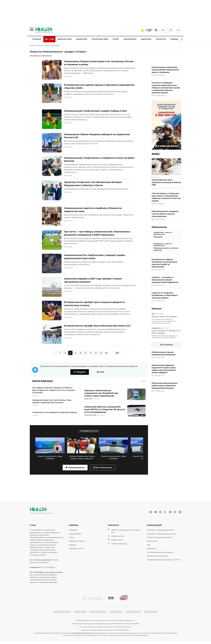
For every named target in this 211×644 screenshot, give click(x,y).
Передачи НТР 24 (76, 548)
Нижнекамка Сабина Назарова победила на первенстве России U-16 (97, 136)
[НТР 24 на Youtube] (155, 512)
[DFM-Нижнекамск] (111, 599)
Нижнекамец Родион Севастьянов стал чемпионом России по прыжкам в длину (99, 63)
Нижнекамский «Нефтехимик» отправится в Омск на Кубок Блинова (99, 159)
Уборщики (157, 237)
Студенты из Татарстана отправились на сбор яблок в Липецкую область (165, 295)
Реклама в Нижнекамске (157, 556)
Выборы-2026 (65, 39)
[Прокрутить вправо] (181, 39)
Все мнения (166, 345)
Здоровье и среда (76, 541)
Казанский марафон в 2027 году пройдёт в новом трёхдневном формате (93, 280)
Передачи (175, 39)
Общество (81, 39)
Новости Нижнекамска (62, 612)
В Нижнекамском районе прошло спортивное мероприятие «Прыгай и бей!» (99, 86)
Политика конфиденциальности (160, 530)
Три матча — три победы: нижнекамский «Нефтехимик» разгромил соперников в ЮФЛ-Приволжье (97, 233)
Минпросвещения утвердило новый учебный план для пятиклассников (165, 213)
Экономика (130, 39)
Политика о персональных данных (161, 534)
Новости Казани (80, 612)
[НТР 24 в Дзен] (180, 512)
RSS (148, 545)
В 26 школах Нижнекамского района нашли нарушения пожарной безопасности (165, 385)
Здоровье (146, 39)
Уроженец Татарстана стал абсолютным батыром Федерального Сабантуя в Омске (93, 184)
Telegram (81, 372)
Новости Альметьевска (98, 612)
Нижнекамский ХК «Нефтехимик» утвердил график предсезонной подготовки (94, 257)
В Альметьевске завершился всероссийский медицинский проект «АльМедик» (165, 69)
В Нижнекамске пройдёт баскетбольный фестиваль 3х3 (97, 325)
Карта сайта (152, 541)
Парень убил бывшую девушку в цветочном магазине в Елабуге (164, 337)
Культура (161, 39)
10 (106, 353)
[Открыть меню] (31, 29)
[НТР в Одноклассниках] (165, 512)
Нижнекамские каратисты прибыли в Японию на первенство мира (93, 210)
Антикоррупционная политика (160, 552)
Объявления (158, 232)
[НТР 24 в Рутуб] (175, 512)
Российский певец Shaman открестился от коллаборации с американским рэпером (164, 321)
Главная (36, 39)
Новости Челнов (116, 612)
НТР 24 (32, 45)
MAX (102, 372)
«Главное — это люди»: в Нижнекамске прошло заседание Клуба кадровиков (165, 279)
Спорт (116, 39)
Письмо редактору (119, 544)
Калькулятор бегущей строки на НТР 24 (163, 560)
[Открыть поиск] (156, 30)
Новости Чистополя (134, 612)
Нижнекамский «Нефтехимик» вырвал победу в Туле (95, 111)
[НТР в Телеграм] (170, 512)
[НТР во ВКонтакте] (160, 512)
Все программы (103, 467)
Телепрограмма (75, 467)
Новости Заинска (151, 612)
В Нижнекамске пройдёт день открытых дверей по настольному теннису (94, 304)
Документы (151, 548)
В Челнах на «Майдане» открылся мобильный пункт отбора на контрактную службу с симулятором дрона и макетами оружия (166, 88)
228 (117, 353)
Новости (40, 45)
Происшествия (100, 39)
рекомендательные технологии (82, 633)
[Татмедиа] (92, 599)
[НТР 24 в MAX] (150, 512)
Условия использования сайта (159, 537)
